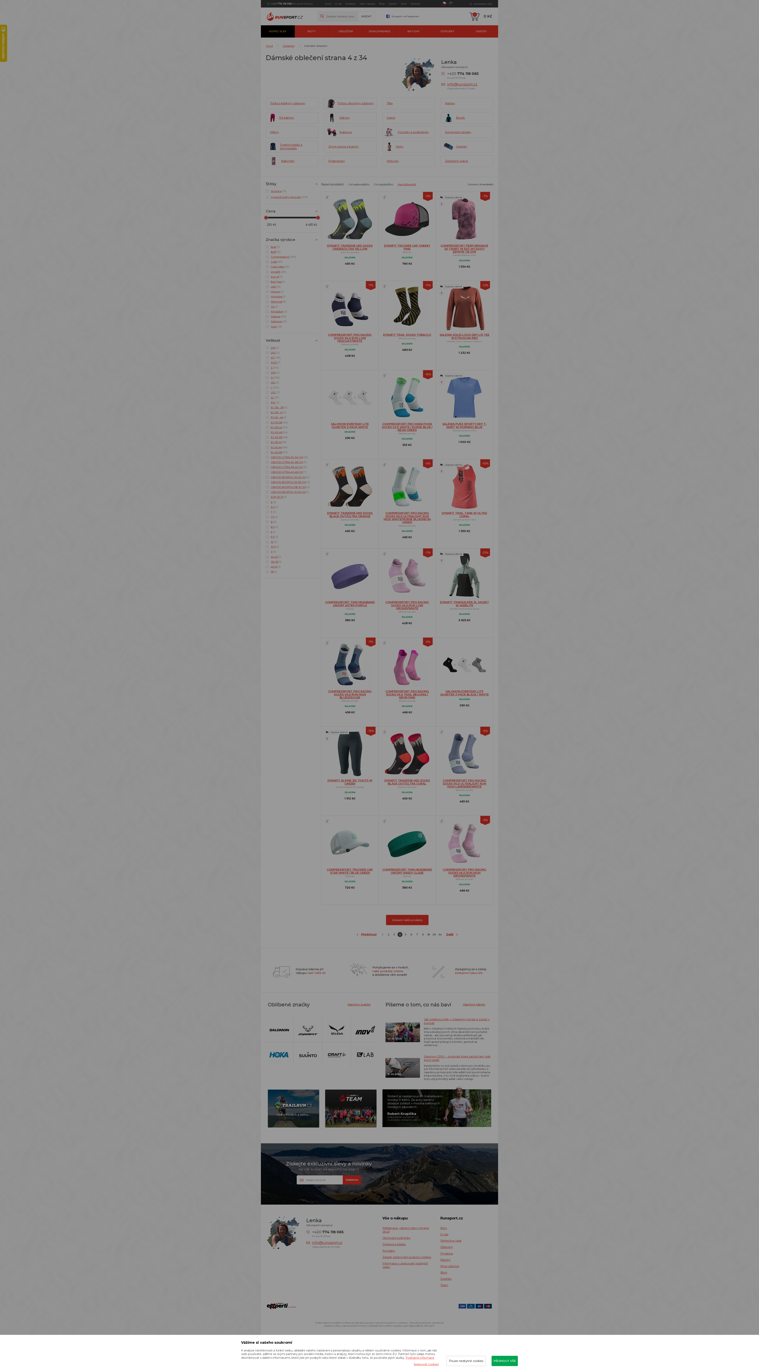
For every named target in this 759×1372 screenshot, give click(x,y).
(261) (278, 271)
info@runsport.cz (462, 84)
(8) (289, 467)
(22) (289, 457)
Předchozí (369, 934)
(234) (275, 387)
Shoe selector (449, 1266)
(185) (283, 256)
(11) (289, 462)
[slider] (266, 218)
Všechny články (474, 1004)
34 (440, 934)
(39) (276, 326)
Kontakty (388, 1251)
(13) (275, 251)
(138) (276, 357)
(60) (276, 261)
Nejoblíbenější (407, 184)
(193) (275, 367)
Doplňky (447, 31)
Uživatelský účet (483, 3)
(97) (275, 397)
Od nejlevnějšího (359, 184)
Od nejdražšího (383, 184)
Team (404, 3)
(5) (279, 407)
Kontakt (415, 3)
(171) (278, 191)
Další (449, 934)
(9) (278, 301)
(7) (275, 246)
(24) (279, 432)
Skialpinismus (379, 31)
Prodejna (351, 3)
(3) (279, 311)
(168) (275, 377)
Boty (312, 31)
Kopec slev (277, 31)
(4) (275, 352)
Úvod (328, 3)
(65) (279, 442)
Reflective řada (451, 1241)
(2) (277, 291)
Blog (382, 3)
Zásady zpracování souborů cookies (406, 1257)
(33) (279, 427)
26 (434, 934)
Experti (393, 3)
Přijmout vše (505, 1361)
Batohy (413, 31)
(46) (279, 422)
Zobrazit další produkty (407, 920)
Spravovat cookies (426, 1364)
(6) (273, 521)
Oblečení (346, 31)
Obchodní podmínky (396, 1238)
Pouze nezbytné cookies (466, 1361)
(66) (279, 437)
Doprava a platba (394, 1244)
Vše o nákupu (367, 3)
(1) (278, 281)
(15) (275, 286)
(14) (280, 266)
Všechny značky (359, 1004)
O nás (338, 3)
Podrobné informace (420, 1358)
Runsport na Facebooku (405, 16)
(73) (279, 452)
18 (428, 934)
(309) (289, 197)
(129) (278, 316)
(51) (279, 321)
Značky (481, 31)
